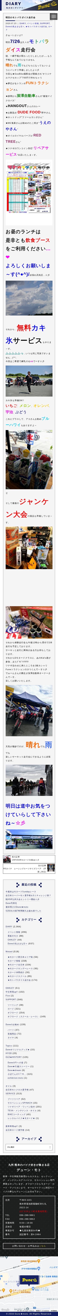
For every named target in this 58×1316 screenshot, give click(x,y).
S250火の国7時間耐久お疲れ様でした (23, 911)
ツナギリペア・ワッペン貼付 (21, 1107)
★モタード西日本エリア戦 (20, 957)
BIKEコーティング (17, 1114)
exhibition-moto (15, 1078)
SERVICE (10, 1093)
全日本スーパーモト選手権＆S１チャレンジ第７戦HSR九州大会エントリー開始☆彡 (28, 897)
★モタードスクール (17, 976)
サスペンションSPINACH (20, 1103)
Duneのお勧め (12, 1024)
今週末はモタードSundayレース (21, 892)
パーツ (11, 1030)
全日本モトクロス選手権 (17, 1090)
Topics (9, 1046)
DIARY (23, 23)
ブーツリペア (14, 1099)
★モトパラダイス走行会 (36, 26)
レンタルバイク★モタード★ (21, 1118)
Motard (9, 951)
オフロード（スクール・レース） (23, 1016)
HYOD (9, 1053)
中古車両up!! (12, 992)
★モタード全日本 (16, 965)
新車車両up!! (12, 1126)
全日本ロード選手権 (15, 1130)
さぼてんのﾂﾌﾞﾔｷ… (17, 1074)
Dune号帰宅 (11, 903)
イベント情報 (33, 23)
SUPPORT (45, 23)
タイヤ (11, 1038)
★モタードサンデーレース (20, 968)
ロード (11, 1009)
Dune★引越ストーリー (19, 1066)
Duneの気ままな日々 (15, 26)
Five (8, 996)
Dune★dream (14, 1070)
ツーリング (13, 1005)
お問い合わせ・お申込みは (29, 1246)
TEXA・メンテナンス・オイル (22, 1110)
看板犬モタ (13, 936)
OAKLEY (12, 940)
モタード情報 (14, 961)
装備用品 (12, 1034)
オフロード (13, 1013)
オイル (9, 1086)
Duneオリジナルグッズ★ (18, 1049)
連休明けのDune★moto (17, 907)
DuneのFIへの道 (15, 1062)
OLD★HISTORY (14, 1057)
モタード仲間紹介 (16, 972)
